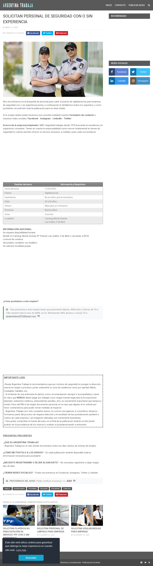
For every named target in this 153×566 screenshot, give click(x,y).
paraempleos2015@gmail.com (21, 316)
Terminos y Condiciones (70, 562)
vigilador (44, 488)
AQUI (69, 481)
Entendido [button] (31, 558)
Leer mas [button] (21, 550)
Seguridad (32, 488)
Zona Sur (67, 488)
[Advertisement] (53, 158)
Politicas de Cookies (91, 562)
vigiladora (55, 488)
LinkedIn (57, 118)
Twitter (67, 118)
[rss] (149, 562)
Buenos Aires (19, 488)
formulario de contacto (82, 115)
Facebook (33, 118)
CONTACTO (120, 5)
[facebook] (141, 562)
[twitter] (145, 562)
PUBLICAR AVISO (137, 5)
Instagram (45, 118)
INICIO (109, 5)
